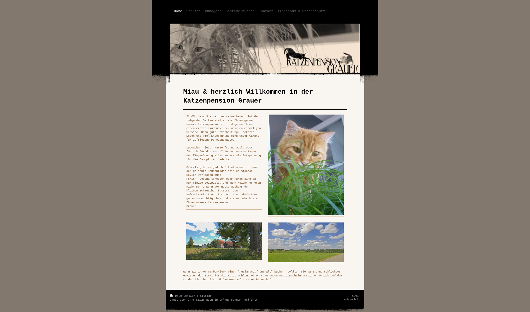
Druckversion (185, 296)
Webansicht (352, 299)
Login (356, 295)
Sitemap (206, 296)
